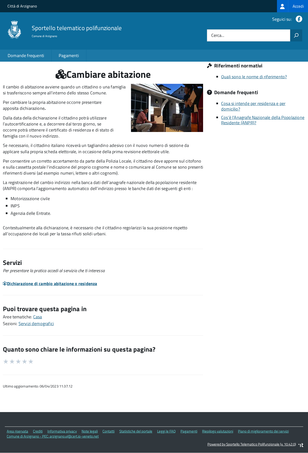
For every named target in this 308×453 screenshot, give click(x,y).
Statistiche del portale (135, 431)
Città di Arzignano (22, 6)
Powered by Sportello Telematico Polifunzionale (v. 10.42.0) (251, 444)
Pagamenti (69, 55)
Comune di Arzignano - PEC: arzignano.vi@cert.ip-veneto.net (53, 436)
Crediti (38, 431)
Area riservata (17, 431)
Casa (37, 317)
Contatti (109, 431)
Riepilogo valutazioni (217, 431)
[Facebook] (298, 19)
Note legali (90, 431)
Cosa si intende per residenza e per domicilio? (253, 106)
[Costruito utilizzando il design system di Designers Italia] (300, 445)
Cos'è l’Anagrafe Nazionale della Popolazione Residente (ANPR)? (262, 120)
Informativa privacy (62, 431)
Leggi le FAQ (166, 431)
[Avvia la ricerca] (296, 35)
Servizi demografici (36, 323)
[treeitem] (292, 6)
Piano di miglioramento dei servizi (263, 431)
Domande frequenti (26, 55)
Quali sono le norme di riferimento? (254, 76)
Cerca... (217, 35)
